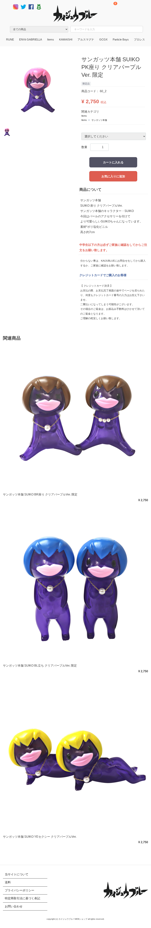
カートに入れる (113, 162)
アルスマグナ (86, 39)
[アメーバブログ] (39, 6)
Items (50, 39)
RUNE (10, 39)
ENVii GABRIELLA (30, 39)
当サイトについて (16, 874)
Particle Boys (121, 39)
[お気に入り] (131, 7)
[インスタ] (15, 6)
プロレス (139, 39)
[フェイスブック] (31, 6)
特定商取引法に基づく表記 (22, 898)
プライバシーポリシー (19, 890)
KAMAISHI (65, 39)
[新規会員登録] (123, 7)
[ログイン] (140, 7)
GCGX (103, 39)
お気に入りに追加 (113, 176)
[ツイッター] (23, 6)
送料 (8, 882)
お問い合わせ (13, 906)
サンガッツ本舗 (99, 120)
